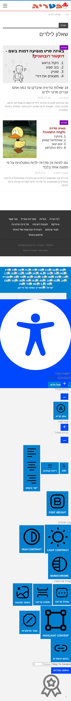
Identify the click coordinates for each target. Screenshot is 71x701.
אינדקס (55, 224)
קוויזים (64, 47)
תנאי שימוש (52, 229)
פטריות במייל (28, 218)
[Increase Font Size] (64, 383)
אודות (43, 218)
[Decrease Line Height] (64, 440)
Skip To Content (61, 664)
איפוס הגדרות (61, 670)
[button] (68, 296)
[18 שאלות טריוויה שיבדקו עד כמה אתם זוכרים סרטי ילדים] (35, 64)
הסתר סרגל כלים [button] (59, 384)
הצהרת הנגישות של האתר (27, 229)
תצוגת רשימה (40, 224)
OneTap (52, 377)
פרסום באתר (35, 234)
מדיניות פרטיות (20, 224)
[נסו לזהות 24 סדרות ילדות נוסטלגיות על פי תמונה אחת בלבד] (35, 139)
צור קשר (13, 218)
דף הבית (54, 218)
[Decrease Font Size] (64, 396)
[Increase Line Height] (64, 427)
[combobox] (35, 280)
